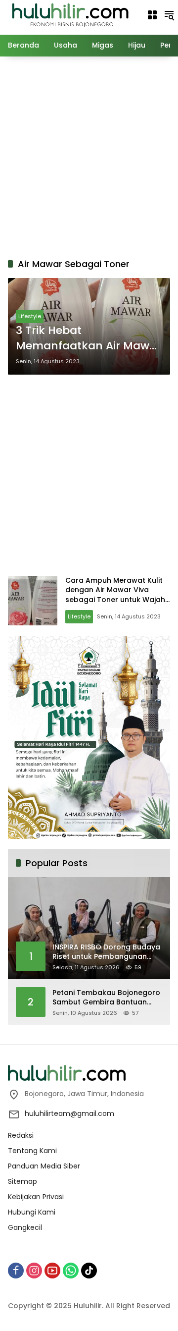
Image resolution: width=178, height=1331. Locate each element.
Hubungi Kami (31, 1212)
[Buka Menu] (152, 15)
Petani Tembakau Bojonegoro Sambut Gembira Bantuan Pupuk (106, 997)
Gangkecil (25, 1227)
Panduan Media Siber (44, 1166)
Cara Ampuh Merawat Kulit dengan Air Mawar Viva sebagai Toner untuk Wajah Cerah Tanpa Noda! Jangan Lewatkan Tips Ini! (116, 599)
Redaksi (21, 1135)
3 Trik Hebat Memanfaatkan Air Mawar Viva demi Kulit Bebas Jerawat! (88, 338)
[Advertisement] (89, 155)
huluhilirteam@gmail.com (69, 1113)
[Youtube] (52, 1270)
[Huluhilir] (70, 14)
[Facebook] (16, 1270)
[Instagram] (34, 1270)
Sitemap (22, 1181)
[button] (169, 15)
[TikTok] (89, 1270)
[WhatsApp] (71, 1270)
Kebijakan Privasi (36, 1197)
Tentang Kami (32, 1151)
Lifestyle (29, 316)
